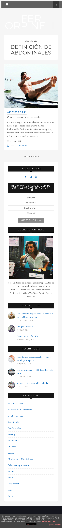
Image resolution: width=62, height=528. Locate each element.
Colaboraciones (15, 416)
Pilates (11, 471)
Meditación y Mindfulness (20, 459)
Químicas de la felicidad (28, 336)
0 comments (21, 145)
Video (11, 490)
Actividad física (17, 112)
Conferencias (14, 428)
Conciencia (13, 422)
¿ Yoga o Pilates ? (25, 327)
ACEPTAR (31, 524)
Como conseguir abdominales (24, 117)
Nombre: (31, 197)
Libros (11, 453)
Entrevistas (13, 440)
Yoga (10, 496)
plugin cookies (55, 525)
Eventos (12, 447)
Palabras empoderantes (19, 465)
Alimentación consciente (20, 410)
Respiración (13, 484)
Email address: (31, 208)
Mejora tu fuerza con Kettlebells (32, 383)
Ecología (12, 434)
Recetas (12, 477)
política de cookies (49, 521)
